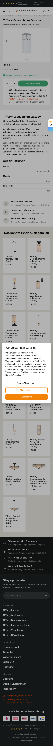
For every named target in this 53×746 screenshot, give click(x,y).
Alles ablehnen (26, 390)
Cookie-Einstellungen (26, 383)
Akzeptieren (26, 397)
